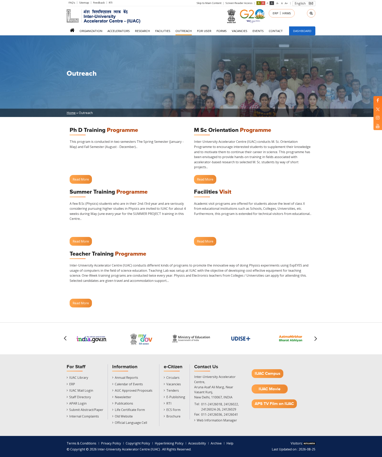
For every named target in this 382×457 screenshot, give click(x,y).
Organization (91, 31)
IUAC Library (78, 377)
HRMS (286, 13)
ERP (275, 13)
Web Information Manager (217, 420)
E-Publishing (175, 397)
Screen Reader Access (238, 3)
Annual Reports (126, 377)
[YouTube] (377, 126)
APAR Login (78, 403)
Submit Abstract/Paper (86, 410)
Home (72, 31)
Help (229, 443)
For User (204, 31)
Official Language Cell (131, 422)
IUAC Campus (267, 373)
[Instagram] (377, 117)
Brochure (173, 416)
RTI (110, 2)
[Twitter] (377, 109)
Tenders (172, 390)
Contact (276, 31)
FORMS (221, 31)
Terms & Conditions (81, 443)
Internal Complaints (84, 416)
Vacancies (239, 31)
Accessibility (197, 443)
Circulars (172, 377)
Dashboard (302, 31)
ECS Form (173, 410)
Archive (216, 443)
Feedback (99, 2)
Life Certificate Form (130, 410)
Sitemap (84, 2)
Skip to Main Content (209, 3)
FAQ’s (72, 2)
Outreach (183, 31)
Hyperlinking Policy (169, 443)
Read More (81, 179)
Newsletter (123, 397)
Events (258, 31)
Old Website (124, 416)
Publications (124, 403)
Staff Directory (80, 397)
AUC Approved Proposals (133, 390)
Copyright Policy (138, 443)
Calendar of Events (129, 384)
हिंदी (311, 3)
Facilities (162, 31)
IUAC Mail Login (81, 390)
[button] (316, 338)
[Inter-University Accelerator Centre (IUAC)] (105, 16)
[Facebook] (377, 100)
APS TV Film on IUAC (274, 403)
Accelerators (118, 31)
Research (142, 31)
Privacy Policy (111, 443)
